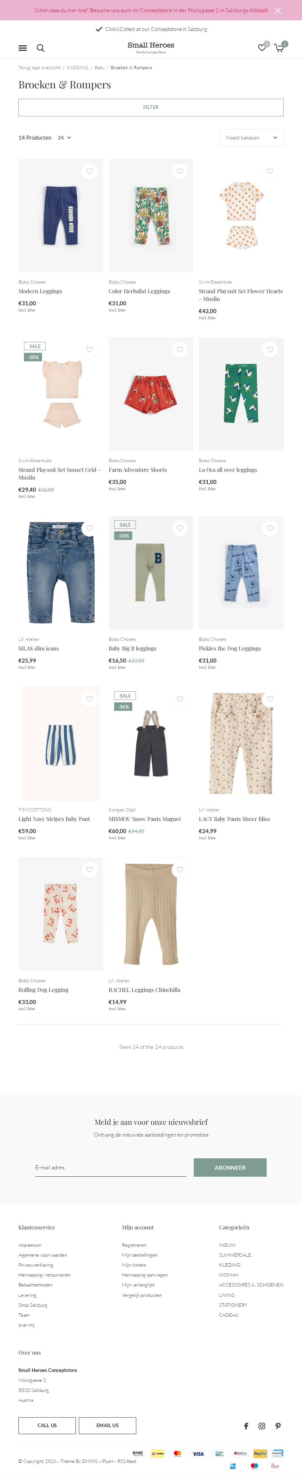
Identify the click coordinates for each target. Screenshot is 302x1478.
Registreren (134, 1245)
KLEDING (77, 67)
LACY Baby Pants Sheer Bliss (234, 818)
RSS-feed (126, 1461)
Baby (100, 67)
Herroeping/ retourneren (44, 1275)
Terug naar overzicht (39, 67)
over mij (26, 1325)
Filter (151, 107)
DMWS (90, 1461)
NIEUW (227, 1245)
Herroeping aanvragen (145, 1275)
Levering (27, 1295)
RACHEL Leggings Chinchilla (144, 989)
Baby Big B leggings (133, 648)
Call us (47, 1425)
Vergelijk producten (142, 1295)
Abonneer (230, 1167)
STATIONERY (233, 1305)
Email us (107, 1425)
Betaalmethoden (35, 1285)
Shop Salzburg (33, 1305)
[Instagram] (262, 1426)
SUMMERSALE (235, 1255)
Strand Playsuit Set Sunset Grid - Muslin (59, 473)
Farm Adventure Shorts (138, 469)
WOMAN (229, 1275)
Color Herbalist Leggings (139, 291)
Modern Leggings (40, 291)
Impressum (29, 1245)
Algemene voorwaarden (42, 1255)
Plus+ (108, 1461)
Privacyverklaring (35, 1265)
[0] (279, 48)
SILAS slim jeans (38, 648)
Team (23, 1315)
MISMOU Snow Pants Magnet (145, 818)
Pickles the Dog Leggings (230, 648)
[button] (23, 48)
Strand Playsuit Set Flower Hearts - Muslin (241, 294)
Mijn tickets (134, 1265)
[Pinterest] (278, 1426)
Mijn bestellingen (140, 1255)
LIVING (227, 1295)
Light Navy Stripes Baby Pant (54, 818)
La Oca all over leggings (228, 469)
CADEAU (229, 1315)
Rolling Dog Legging (43, 989)
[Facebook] (246, 1426)
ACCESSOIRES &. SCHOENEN (251, 1285)
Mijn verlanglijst (138, 1285)
